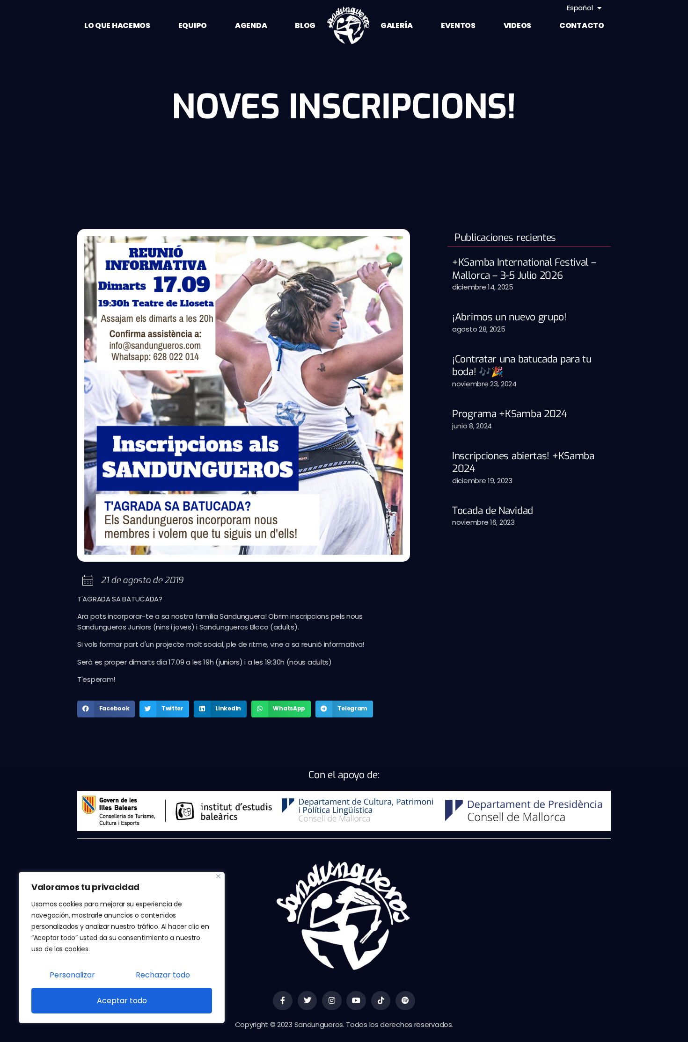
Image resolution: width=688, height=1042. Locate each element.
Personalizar (72, 975)
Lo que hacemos (117, 25)
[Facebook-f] (283, 1001)
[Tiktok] (381, 1001)
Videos (517, 25)
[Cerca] (218, 876)
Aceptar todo (122, 1000)
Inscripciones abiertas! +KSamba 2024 (523, 462)
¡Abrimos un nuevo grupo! (509, 317)
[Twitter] (307, 1001)
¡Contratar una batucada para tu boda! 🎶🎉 (522, 365)
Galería (397, 25)
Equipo (192, 25)
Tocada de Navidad (492, 510)
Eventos (458, 25)
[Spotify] (405, 1001)
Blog (305, 25)
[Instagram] (332, 1001)
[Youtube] (356, 1001)
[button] (106, 709)
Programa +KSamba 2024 (509, 413)
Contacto (581, 25)
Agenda (251, 25)
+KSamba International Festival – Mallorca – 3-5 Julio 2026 (524, 269)
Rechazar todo (163, 975)
